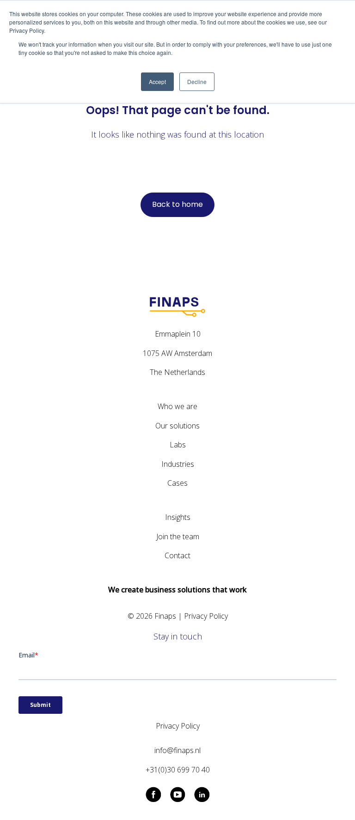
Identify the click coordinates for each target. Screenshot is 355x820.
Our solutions (177, 426)
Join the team (177, 536)
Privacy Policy (206, 616)
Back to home (177, 204)
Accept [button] (157, 81)
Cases (177, 483)
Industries (177, 464)
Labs (178, 445)
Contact (177, 555)
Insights (177, 517)
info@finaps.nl (177, 750)
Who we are (177, 406)
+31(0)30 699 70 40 (178, 770)
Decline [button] (197, 81)
